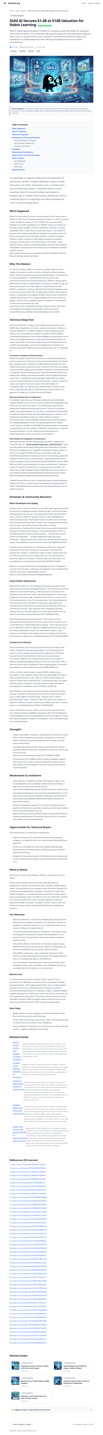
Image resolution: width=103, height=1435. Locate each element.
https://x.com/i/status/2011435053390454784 (29, 1310)
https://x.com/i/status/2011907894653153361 (29, 1263)
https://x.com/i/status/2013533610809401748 (28, 1190)
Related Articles (18, 170)
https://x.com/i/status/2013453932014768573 (28, 1172)
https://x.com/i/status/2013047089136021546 (29, 1259)
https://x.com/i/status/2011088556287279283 (29, 1281)
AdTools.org (14, 3)
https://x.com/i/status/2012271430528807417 (28, 1183)
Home (83, 3)
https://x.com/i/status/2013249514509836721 (29, 1255)
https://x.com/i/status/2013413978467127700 (29, 1212)
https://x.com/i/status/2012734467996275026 (29, 1219)
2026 (38, 51)
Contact (24, 1431)
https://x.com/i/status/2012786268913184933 (29, 1328)
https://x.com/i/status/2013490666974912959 (28, 1179)
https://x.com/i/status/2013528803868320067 (29, 1343)
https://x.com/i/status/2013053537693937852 (29, 1292)
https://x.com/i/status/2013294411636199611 (29, 1306)
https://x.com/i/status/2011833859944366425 (29, 1299)
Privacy (29, 1431)
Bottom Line (18, 164)
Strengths (16, 149)
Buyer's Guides (94, 3)
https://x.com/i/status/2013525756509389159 (28, 1186)
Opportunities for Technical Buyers (26, 155)
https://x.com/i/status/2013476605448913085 (29, 1321)
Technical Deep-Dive (20, 134)
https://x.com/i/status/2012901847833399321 (29, 1223)
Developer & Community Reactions (26, 137)
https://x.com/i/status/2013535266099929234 (29, 1252)
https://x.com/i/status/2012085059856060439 (29, 1270)
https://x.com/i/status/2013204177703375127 (29, 1303)
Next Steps (18, 167)
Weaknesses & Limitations (22, 152)
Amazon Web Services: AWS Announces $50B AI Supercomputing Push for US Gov (19, 1134)
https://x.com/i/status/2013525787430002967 (29, 1284)
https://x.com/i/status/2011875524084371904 (29, 1274)
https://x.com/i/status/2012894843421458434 (29, 1325)
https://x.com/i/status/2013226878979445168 (29, 1295)
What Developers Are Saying (25, 140)
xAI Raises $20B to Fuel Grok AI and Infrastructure (18, 1109)
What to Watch (18, 158)
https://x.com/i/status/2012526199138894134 (29, 1226)
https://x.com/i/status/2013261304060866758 (29, 1230)
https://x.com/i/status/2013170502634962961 (29, 1241)
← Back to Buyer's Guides (21, 1424)
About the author (15, 1431)
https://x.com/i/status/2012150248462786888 (29, 1197)
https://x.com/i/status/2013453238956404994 (28, 1168)
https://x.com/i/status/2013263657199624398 (29, 1335)
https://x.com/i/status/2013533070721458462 (28, 1164)
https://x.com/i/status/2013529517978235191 (29, 1277)
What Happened (18, 128)
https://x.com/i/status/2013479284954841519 (29, 1339)
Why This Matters (19, 131)
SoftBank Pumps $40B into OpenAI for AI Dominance (17, 1070)
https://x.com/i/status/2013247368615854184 (29, 1244)
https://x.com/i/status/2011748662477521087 (29, 1215)
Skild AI (30, 51)
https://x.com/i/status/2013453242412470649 (28, 1193)
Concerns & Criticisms (22, 146)
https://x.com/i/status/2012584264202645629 (29, 1332)
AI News (13, 51)
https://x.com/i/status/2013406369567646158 (29, 1266)
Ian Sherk (15, 47)
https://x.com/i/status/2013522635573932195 (29, 1237)
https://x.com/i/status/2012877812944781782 (29, 1234)
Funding (22, 51)
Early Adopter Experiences (24, 143)
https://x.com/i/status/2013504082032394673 (29, 1208)
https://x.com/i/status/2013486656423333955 (29, 1201)
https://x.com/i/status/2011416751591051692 (29, 1288)
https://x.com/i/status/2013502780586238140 (29, 1317)
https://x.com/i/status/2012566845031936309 (29, 1248)
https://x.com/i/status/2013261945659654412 (29, 1314)
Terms (34, 1431)
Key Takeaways (20, 161)
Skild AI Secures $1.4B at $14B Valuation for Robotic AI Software (17, 1051)
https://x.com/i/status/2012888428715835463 (28, 1175)
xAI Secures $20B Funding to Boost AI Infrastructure (18, 1085)
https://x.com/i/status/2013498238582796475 (29, 1204)
